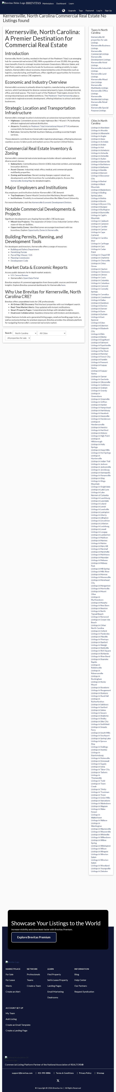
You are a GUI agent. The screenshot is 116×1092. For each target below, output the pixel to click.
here (63, 285)
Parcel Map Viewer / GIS (21, 255)
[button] (63, 10)
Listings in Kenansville (101, 475)
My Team (10, 1013)
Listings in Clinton (99, 274)
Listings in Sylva (98, 766)
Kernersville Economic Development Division (51, 202)
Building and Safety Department (25, 249)
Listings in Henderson (100, 419)
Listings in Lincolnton (100, 520)
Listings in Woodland (100, 865)
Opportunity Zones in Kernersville (43, 230)
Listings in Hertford (99, 430)
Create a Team (34, 985)
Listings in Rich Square (101, 650)
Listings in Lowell (98, 529)
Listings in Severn (99, 713)
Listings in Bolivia (98, 198)
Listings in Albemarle (100, 133)
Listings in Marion (99, 543)
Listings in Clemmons (100, 272)
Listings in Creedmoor (100, 297)
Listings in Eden (98, 322)
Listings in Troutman (100, 792)
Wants (9, 985)
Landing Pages (54, 985)
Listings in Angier (98, 136)
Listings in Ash (97, 147)
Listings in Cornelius (100, 294)
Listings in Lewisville (100, 509)
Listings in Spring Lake (101, 738)
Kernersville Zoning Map (21, 181)
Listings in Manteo (99, 540)
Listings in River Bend (100, 656)
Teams (30, 980)
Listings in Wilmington (101, 846)
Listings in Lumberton (100, 535)
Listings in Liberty (99, 515)
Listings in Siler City (99, 721)
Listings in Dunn (98, 311)
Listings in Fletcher (99, 354)
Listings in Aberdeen (100, 127)
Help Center (80, 980)
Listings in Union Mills (100, 798)
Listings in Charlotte (100, 257)
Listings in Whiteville (100, 834)
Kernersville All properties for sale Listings (99, 40)
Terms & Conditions (65, 1073)
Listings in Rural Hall (100, 696)
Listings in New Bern (100, 605)
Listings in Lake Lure (100, 489)
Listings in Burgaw (99, 207)
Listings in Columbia (100, 280)
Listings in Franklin (99, 359)
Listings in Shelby (98, 718)
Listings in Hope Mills (100, 450)
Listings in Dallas (98, 300)
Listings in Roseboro (100, 687)
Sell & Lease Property (57, 980)
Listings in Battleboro (100, 164)
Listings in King (98, 478)
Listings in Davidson (100, 303)
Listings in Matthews (100, 554)
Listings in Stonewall (100, 761)
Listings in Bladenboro (101, 190)
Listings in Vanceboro (100, 800)
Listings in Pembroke (100, 634)
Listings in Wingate (99, 851)
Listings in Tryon (98, 795)
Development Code (19, 260)
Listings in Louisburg (100, 526)
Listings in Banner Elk (100, 161)
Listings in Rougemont (101, 690)
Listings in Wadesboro (101, 803)
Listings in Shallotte (100, 716)
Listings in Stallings (99, 747)
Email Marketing (55, 991)
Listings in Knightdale (100, 486)
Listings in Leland (98, 503)
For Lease (10, 980)
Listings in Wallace (99, 820)
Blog (76, 974)
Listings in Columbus (100, 283)
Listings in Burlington (100, 209)
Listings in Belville (99, 170)
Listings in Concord (99, 286)
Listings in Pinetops (100, 639)
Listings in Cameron (100, 224)
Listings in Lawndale (100, 501)
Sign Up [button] (108, 10)
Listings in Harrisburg (100, 410)
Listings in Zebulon (99, 871)
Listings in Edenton (99, 325)
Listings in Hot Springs (101, 453)
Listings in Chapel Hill (100, 255)
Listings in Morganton (100, 585)
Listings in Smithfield (100, 724)
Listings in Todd (98, 781)
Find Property (54, 974)
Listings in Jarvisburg (100, 470)
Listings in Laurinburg (100, 498)
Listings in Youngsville (100, 868)
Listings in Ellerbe (99, 337)
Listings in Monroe (99, 574)
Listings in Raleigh (99, 645)
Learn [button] (71, 3)
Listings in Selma (98, 710)
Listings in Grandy (99, 390)
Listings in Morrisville (100, 588)
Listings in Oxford (99, 631)
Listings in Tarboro (99, 772)
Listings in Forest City (100, 356)
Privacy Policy (85, 1073)
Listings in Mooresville (101, 577)
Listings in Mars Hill (99, 546)
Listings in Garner (99, 376)
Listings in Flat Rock (100, 351)
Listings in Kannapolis (100, 472)
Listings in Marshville (100, 552)
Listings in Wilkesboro (100, 837)
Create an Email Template (18, 1024)
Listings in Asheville (100, 156)
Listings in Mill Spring (100, 568)
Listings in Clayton (99, 269)
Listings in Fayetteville (101, 345)
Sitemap (100, 1073)
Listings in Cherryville (100, 260)
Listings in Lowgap (99, 532)
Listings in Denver (99, 308)
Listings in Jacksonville (101, 467)
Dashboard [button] (61, 3)
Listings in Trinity (98, 789)
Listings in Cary (98, 246)
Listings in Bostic (98, 201)
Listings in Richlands (100, 653)
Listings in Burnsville (100, 212)
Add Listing (11, 1019)
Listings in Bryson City (101, 204)
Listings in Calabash (100, 221)
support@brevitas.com (22, 1073)
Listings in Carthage (100, 243)
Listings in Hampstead (101, 407)
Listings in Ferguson (100, 348)
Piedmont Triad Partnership (60, 95)
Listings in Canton (99, 229)
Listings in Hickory (99, 433)
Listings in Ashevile (99, 153)
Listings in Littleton (99, 523)
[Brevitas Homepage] (58, 962)
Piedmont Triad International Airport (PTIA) (50, 126)
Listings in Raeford (99, 642)
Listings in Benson (99, 173)
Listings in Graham (99, 388)
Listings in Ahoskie (99, 130)
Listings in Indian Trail (100, 461)
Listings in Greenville (100, 399)
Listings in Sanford (99, 707)
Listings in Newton (99, 608)
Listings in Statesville (100, 758)
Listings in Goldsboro (100, 385)
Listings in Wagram (99, 806)
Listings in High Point (100, 436)
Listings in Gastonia (100, 379)
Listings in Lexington (100, 512)
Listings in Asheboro (100, 150)
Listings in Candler (99, 226)
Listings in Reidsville (100, 648)
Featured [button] (90, 10)
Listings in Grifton (99, 402)
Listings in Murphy (99, 602)
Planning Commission (20, 258)
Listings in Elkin (98, 334)
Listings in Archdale (99, 142)
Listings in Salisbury (99, 704)
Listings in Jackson (99, 464)
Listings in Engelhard (100, 339)
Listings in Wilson (99, 848)
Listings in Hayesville (100, 416)
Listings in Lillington (100, 518)
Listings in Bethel (98, 181)
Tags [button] (81, 10)
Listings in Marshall (99, 549)
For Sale (9, 974)
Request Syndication (84, 991)
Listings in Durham (99, 314)
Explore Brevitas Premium (34, 937)
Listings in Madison (99, 537)
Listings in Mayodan (100, 557)
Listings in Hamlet (99, 404)
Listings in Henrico (99, 427)
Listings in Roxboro (99, 693)
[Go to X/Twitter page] (58, 1080)
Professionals (33, 974)
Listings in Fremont (99, 362)
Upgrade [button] (72, 10)
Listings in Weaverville (101, 831)
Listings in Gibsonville (100, 382)
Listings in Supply (98, 764)
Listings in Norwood (100, 617)
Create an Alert (13, 991)
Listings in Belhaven (100, 167)
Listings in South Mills (100, 732)
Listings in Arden (98, 144)
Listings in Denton (99, 306)
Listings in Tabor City (100, 769)
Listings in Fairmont (99, 342)
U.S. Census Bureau (19, 275)
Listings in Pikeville (99, 636)
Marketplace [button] (48, 3)
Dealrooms (52, 997)
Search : (8, 333)
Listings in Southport (100, 735)
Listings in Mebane (99, 560)
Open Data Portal (31, 278)
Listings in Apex (98, 139)
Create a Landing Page (16, 1030)
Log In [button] (99, 10)
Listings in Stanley (99, 749)
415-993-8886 (44, 1073)
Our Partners (80, 985)
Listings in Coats (98, 277)
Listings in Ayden (98, 158)
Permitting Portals (19, 252)
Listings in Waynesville (101, 829)
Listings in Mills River (100, 571)
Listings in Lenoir (98, 506)
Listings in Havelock (100, 413)
